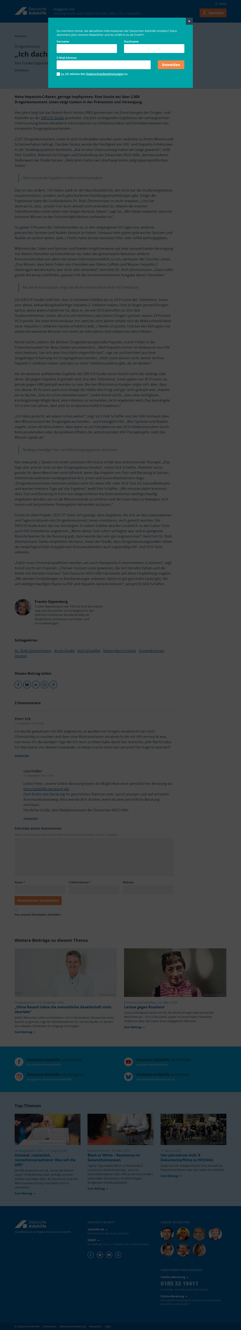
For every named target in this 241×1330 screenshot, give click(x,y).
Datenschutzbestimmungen (104, 74)
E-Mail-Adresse (67, 58)
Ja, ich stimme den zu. (94, 74)
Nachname (131, 41)
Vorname (63, 41)
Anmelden (171, 64)
